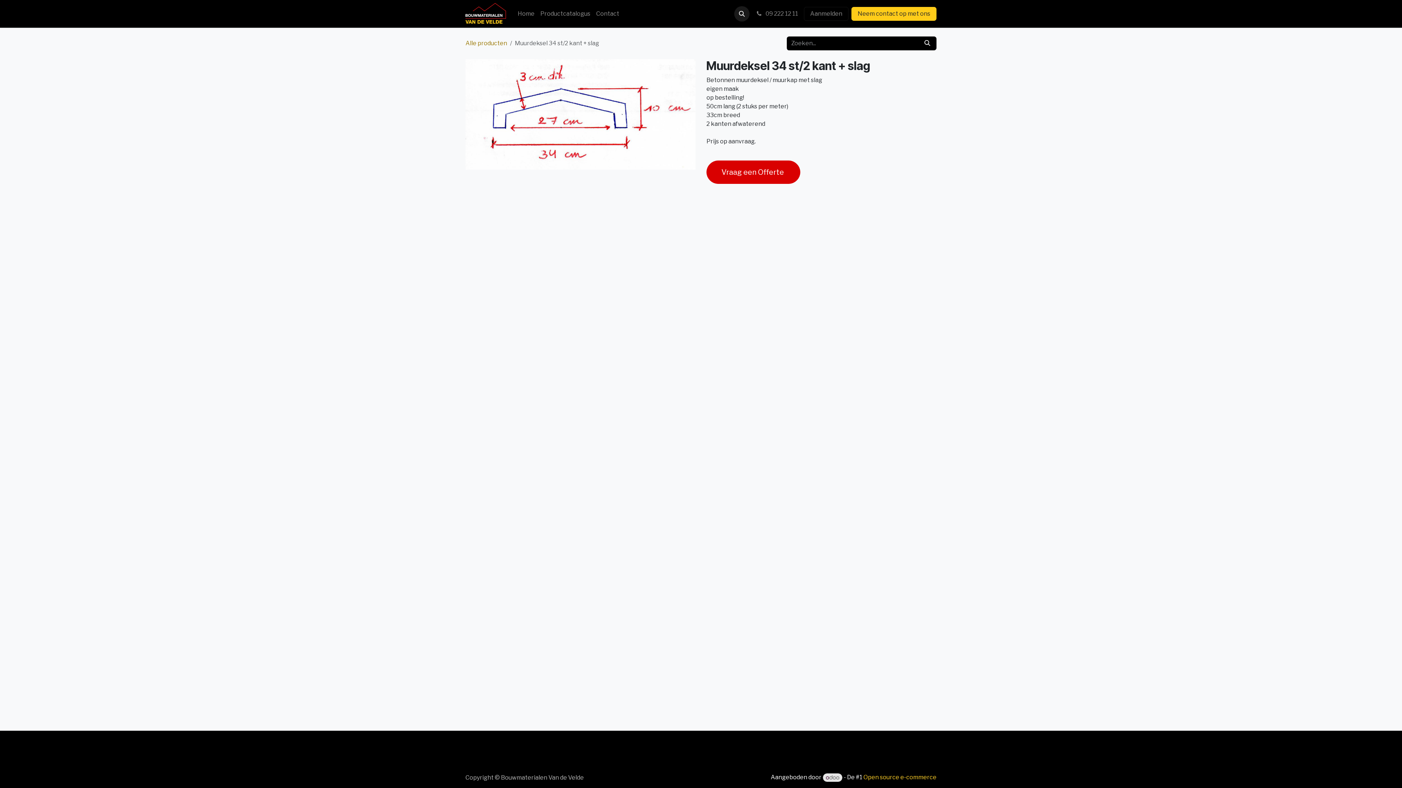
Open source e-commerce (899, 777)
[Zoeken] (927, 43)
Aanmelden (826, 13)
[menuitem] (526, 14)
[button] (742, 14)
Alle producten (486, 43)
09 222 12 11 (781, 13)
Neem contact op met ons (894, 13)
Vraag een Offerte (753, 172)
